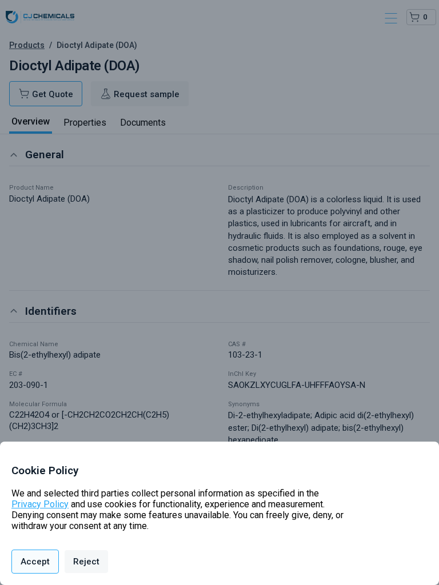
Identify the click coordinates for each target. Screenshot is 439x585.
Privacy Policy (40, 504)
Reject (86, 561)
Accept (35, 561)
